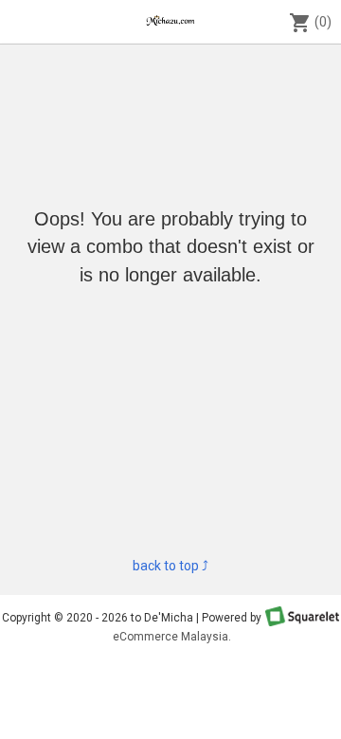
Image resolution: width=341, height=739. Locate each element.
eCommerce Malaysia (170, 636)
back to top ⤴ (170, 565)
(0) (310, 22)
